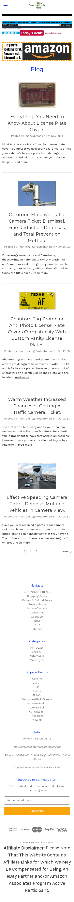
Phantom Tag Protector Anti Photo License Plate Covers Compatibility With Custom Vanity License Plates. (37, 331)
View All (37, 720)
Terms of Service (37, 608)
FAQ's (37, 625)
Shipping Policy (37, 596)
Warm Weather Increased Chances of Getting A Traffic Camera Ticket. (37, 406)
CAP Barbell (37, 707)
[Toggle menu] (5, 5)
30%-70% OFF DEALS (37, 592)
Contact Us (37, 612)
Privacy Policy (37, 604)
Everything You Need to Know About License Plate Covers (37, 123)
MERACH (37, 695)
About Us (37, 616)
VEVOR (37, 682)
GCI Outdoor (37, 711)
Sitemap (37, 629)
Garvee (37, 691)
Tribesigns (37, 715)
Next (65, 551)
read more (21, 162)
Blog (37, 620)
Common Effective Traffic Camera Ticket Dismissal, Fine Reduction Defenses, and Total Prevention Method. (37, 227)
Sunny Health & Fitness (37, 699)
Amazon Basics (37, 703)
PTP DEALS (37, 647)
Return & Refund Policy (37, 600)
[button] (37, 28)
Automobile (37, 656)
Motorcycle (37, 660)
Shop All (37, 651)
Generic (37, 678)
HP (37, 687)
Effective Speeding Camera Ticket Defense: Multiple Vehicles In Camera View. (37, 504)
